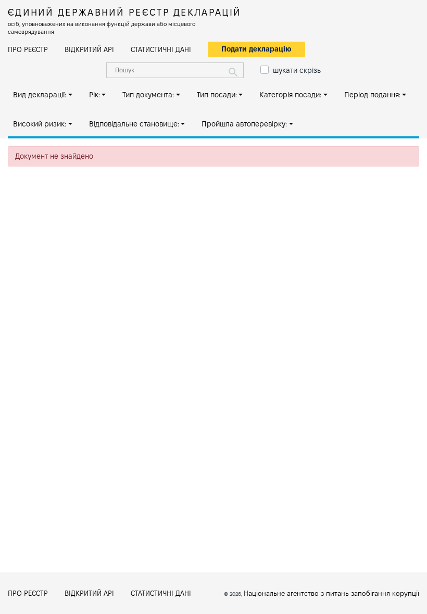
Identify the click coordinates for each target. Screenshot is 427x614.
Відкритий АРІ (89, 49)
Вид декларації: (39, 95)
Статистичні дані (161, 49)
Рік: (94, 95)
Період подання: (372, 95)
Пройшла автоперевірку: (244, 124)
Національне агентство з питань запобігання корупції (331, 593)
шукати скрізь (297, 70)
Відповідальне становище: (134, 124)
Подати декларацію (256, 49)
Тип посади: (217, 95)
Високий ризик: (39, 124)
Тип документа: (148, 95)
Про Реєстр (28, 49)
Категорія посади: (290, 95)
